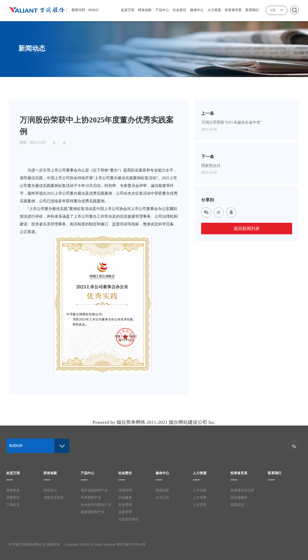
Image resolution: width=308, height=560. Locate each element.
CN (273, 10)
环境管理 (125, 490)
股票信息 (237, 505)
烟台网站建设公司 (188, 422)
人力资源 (214, 10)
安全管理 (125, 505)
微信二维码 (293, 446)
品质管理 (125, 512)
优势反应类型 (54, 497)
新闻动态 (162, 490)
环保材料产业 (91, 497)
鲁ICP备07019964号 (131, 544)
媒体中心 (197, 10)
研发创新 (145, 10)
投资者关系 (233, 10)
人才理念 (199, 505)
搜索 (294, 10)
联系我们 (252, 10)
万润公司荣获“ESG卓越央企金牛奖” (231, 122)
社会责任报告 (128, 519)
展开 (281, 9)
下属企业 (13, 505)
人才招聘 (199, 490)
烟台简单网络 (130, 422)
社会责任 (179, 10)
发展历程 (13, 497)
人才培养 (199, 497)
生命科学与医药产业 (96, 505)
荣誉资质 (13, 490)
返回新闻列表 (247, 228)
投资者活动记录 (242, 490)
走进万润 (127, 10)
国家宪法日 (210, 166)
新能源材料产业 (92, 512)
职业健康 (125, 497)
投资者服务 (239, 497)
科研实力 (50, 490)
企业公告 (162, 497)
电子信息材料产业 (94, 490)
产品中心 (162, 10)
